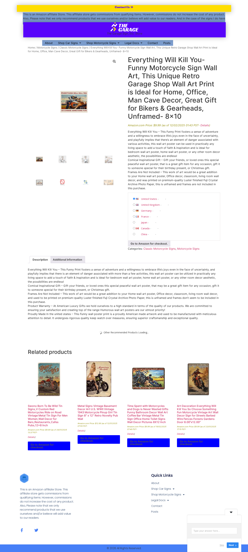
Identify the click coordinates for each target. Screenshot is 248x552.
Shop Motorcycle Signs (101, 43)
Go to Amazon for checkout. (149, 243)
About (49, 43)
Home (31, 47)
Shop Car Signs (68, 43)
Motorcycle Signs (47, 47)
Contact (153, 43)
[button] (69, 43)
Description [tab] (40, 259)
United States (149, 198)
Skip (222, 545)
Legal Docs (132, 43)
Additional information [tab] (67, 259)
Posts (166, 43)
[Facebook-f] (22, 530)
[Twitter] (36, 530)
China (144, 234)
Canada (145, 228)
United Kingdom (150, 204)
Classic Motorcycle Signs (73, 47)
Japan (144, 222)
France (145, 216)
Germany (146, 210)
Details (204, 125)
